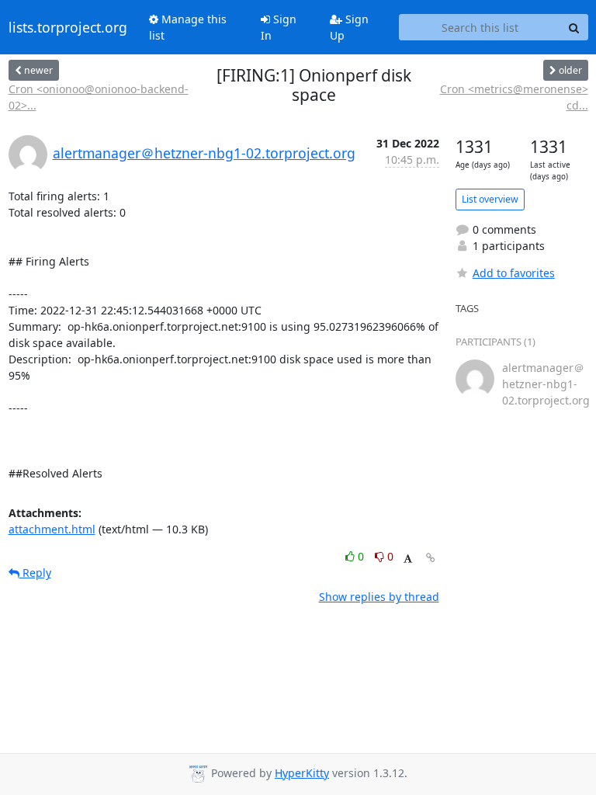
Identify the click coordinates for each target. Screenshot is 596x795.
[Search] (574, 27)
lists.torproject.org (68, 27)
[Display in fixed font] (407, 558)
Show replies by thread (379, 596)
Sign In (278, 27)
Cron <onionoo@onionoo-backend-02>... (99, 97)
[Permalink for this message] (430, 557)
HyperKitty (302, 772)
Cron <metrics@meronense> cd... (513, 97)
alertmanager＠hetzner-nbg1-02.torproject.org (204, 153)
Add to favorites (514, 273)
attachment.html (52, 529)
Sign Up (349, 27)
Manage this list (188, 27)
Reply (35, 572)
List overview (490, 199)
